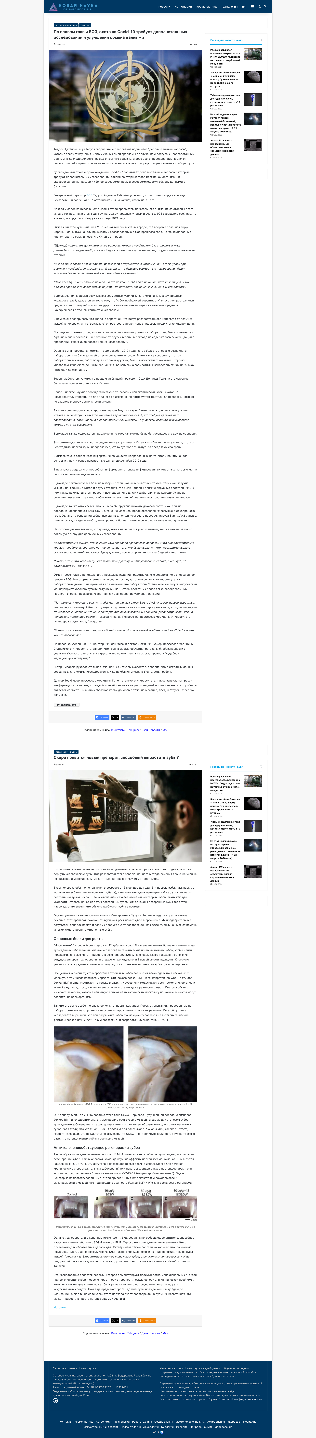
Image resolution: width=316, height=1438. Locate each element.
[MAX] (162, 1432)
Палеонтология (131, 1426)
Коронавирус (67, 704)
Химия (208, 1426)
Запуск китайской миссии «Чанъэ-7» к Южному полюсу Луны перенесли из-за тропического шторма (225, 79)
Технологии (229, 6)
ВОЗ (89, 195)
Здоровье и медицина (66, 25)
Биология (167, 1426)
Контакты (66, 1421)
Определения (223, 1426)
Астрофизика (216, 1421)
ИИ (243, 6)
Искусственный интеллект (101, 1426)
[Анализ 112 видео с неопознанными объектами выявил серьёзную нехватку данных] (253, 145)
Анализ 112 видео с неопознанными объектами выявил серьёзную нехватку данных (222, 147)
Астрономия (183, 6)
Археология (151, 1426)
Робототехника (142, 1421)
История (181, 1426)
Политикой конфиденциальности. (241, 1399)
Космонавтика (207, 6)
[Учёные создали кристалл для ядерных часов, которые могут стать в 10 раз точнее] (253, 99)
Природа (196, 1426)
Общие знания (163, 1421)
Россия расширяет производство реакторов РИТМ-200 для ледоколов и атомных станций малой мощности (225, 56)
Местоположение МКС (190, 1421)
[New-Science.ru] (73, 6)
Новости (164, 6)
